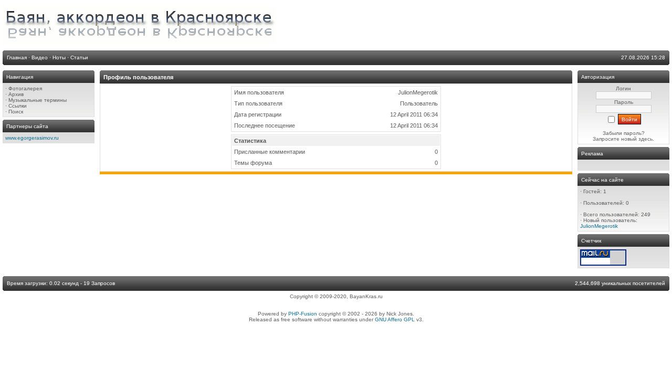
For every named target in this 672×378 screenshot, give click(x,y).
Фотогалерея (25, 88)
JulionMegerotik (599, 226)
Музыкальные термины (37, 100)
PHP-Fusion (302, 314)
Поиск (15, 111)
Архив (16, 94)
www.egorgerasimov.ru (32, 138)
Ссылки (17, 106)
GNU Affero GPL (395, 319)
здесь (645, 139)
